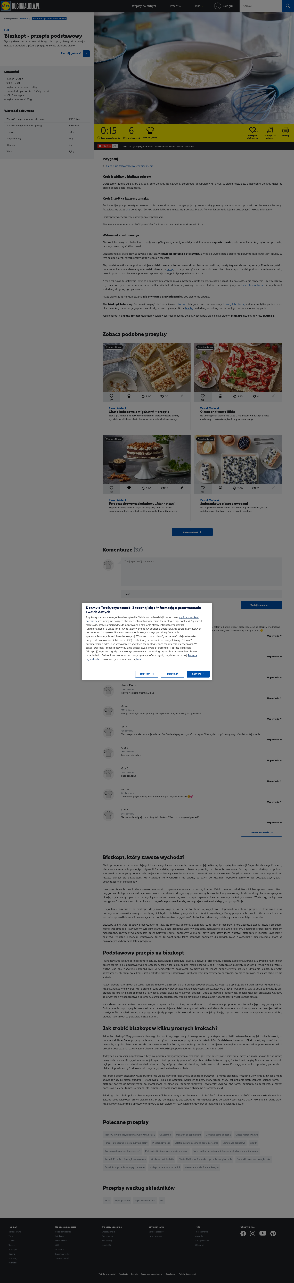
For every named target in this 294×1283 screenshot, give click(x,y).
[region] (147, 641)
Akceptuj (198, 674)
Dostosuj (147, 674)
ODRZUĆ (172, 674)
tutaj (139, 659)
